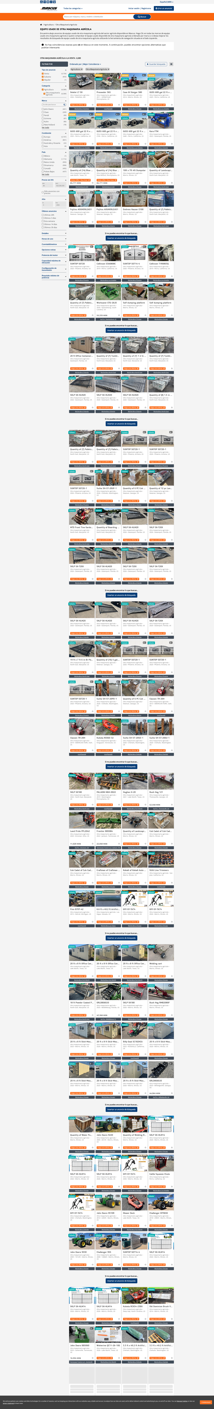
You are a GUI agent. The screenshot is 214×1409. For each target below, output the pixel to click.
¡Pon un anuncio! (165, 8)
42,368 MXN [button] (102, 1015)
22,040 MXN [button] (102, 844)
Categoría (46, 86)
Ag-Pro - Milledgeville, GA (161, 1097)
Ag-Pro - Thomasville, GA (161, 809)
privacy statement (8, 1403)
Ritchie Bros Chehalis (108, 505)
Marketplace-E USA (82, 187)
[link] (82, 81)
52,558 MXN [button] (154, 805)
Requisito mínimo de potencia (50, 277)
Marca (44, 101)
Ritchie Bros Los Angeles (161, 109)
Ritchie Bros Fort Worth (134, 809)
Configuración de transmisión (49, 269)
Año (43, 199)
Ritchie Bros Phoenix (82, 280)
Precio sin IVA (48, 180)
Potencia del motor (50, 255)
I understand (206, 1402)
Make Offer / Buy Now (79, 180)
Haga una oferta (77, 105)
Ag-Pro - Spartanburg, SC (108, 319)
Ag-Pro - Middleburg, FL (108, 1019)
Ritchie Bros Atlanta (81, 226)
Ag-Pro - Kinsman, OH (82, 848)
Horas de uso (47, 239)
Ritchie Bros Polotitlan (82, 109)
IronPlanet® (108, 109)
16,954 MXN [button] (75, 1358)
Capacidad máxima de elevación (51, 262)
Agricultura (49, 24)
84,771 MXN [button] (75, 183)
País (43, 152)
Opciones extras (49, 250)
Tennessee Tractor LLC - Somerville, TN (83, 1362)
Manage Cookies (182, 1401)
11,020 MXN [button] (75, 844)
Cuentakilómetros (49, 244)
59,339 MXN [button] (102, 316)
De (43, 202)
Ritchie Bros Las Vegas (108, 926)
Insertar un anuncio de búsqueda (121, 238)
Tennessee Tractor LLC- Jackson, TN (108, 848)
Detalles (45, 233)
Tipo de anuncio (49, 70)
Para (57, 202)
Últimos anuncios (49, 211)
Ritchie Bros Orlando (161, 148)
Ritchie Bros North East (161, 187)
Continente (46, 133)
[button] (54, 64)
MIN (43, 183)
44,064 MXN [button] (154, 1093)
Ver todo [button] (45, 127)
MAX (57, 183)
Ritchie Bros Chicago (134, 109)
